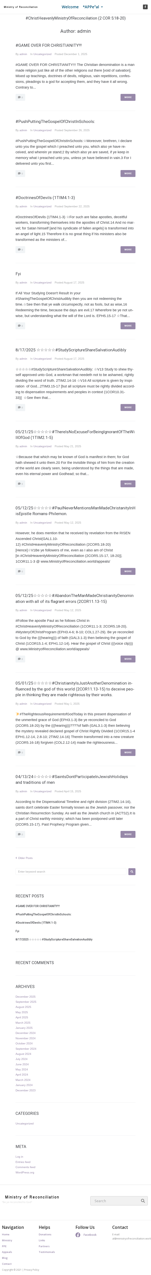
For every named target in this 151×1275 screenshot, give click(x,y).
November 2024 (26, 1038)
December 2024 (26, 1033)
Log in (19, 1156)
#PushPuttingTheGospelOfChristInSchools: (55, 121)
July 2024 (22, 1059)
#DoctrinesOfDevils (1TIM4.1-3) (46, 197)
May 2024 (22, 1069)
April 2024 (22, 1074)
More (128, 97)
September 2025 (26, 1001)
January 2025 (24, 1027)
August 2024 (23, 1053)
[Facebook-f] (145, 7)
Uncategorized (42, 54)
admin (23, 54)
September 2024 (26, 1048)
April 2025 (22, 1017)
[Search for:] (71, 871)
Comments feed (25, 1167)
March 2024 (23, 1079)
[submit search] (143, 1201)
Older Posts (24, 858)
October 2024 (24, 1043)
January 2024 (24, 1085)
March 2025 (23, 1022)
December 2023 (26, 1090)
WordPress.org (25, 1172)
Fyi (18, 273)
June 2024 (22, 1064)
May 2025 (22, 1012)
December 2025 (26, 996)
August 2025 (23, 1006)
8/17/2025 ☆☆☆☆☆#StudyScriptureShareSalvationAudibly (71, 350)
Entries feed (23, 1162)
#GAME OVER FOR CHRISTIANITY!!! (49, 45)
